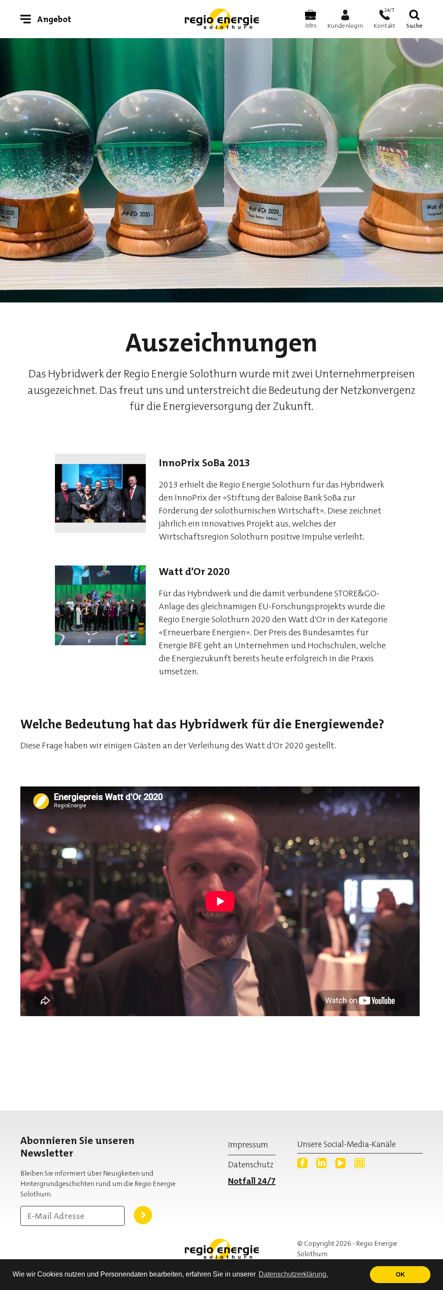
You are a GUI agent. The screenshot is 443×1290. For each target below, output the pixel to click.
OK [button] (400, 1274)
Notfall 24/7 (252, 1180)
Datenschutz (250, 1164)
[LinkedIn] (321, 1163)
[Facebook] (302, 1163)
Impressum (248, 1144)
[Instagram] (359, 1163)
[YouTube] (340, 1163)
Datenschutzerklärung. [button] (293, 1274)
